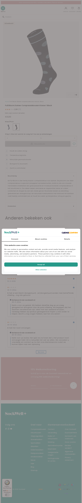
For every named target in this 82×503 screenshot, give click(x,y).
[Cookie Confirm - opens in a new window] (70, 233)
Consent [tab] (14, 239)
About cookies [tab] (41, 239)
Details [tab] (67, 239)
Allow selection (41, 270)
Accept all (41, 264)
